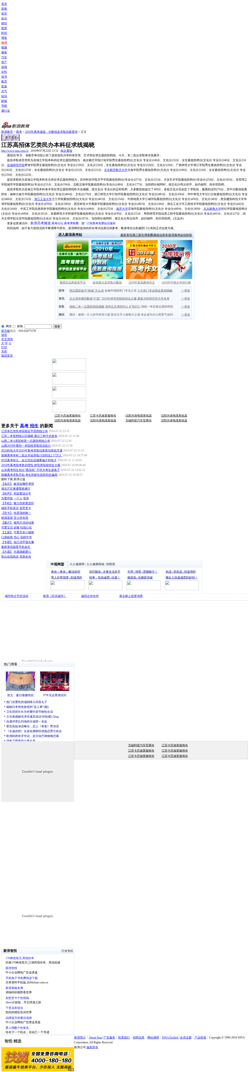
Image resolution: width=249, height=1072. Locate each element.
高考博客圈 (71, 223)
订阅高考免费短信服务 (101, 223)
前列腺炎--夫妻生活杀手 (104, 571)
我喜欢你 (25, 556)
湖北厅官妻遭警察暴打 (15, 488)
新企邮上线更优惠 (131, 596)
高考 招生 (29, 425)
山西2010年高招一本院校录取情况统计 (26, 445)
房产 (4, 62)
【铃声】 (7, 493)
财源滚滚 (7, 517)
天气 (4, 91)
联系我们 (124, 1037)
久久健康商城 (95, 564)
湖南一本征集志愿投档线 (157, 306)
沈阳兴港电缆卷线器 (138, 415)
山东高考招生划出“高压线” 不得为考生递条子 (30, 470)
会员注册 (186, 1037)
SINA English (170, 1037)
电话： (14, 331)
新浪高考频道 (40, 223)
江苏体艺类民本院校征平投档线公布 (24, 431)
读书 (4, 76)
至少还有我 (21, 517)
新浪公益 (19, 479)
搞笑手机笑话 (10, 508)
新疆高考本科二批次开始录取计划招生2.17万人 (31, 455)
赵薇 (16, 527)
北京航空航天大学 (115, 170)
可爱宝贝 (7, 527)
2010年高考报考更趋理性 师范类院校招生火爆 (30, 465)
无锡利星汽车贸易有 (138, 420)
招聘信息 (138, 1037)
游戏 (4, 67)
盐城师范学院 (16, 165)
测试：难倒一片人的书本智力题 (89, 314)
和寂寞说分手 (22, 493)
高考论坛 (57, 223)
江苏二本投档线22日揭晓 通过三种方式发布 (29, 436)
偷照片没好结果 (24, 522)
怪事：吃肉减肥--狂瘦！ (104, 577)
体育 (4, 13)
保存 (4, 335)
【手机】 (7, 503)
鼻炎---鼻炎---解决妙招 (65, 571)
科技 (4, 33)
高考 (19, 132)
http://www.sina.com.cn (14, 150)
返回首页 (7, 355)
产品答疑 (200, 1037)
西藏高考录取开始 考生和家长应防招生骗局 (29, 475)
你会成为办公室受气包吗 (157, 314)
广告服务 (109, 1037)
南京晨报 (66, 150)
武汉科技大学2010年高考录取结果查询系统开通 (31, 450)
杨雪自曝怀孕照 (24, 484)
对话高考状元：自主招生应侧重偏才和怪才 (29, 460)
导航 (4, 106)
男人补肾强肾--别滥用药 (66, 577)
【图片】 (7, 522)
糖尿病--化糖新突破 (140, 577)
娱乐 (4, 18)
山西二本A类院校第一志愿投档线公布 (25, 441)
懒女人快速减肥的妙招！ (182, 577)
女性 (4, 72)
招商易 (110, 564)
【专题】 (7, 542)
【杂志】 (7, 484)
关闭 (4, 351)
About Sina (95, 1037)
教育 (4, 81)
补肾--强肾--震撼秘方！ (142, 571)
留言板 (5, 331)
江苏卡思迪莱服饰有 (67, 415)
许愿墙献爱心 (22, 551)
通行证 (5, 110)
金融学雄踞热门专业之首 (121, 290)
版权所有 (92, 1047)
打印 (4, 347)
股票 (4, 28)
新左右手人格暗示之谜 (125, 314)
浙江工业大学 (43, 199)
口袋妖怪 (7, 537)
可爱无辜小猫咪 (24, 532)
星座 (4, 86)
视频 (4, 47)
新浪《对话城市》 (54, 596)
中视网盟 (57, 564)
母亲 (26, 498)
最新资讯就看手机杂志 (15, 547)
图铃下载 (7, 479)
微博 (4, 42)
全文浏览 (7, 339)
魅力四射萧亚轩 (24, 503)
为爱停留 (7, 498)
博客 (4, 38)
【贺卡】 (7, 513)
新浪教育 (7, 132)
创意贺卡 (25, 508)
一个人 (18, 498)
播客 (4, 52)
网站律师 (153, 1037)
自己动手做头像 (24, 542)
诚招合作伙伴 (90, 596)
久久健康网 (77, 564)
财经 (4, 23)
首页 (4, 4)
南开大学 (122, 208)
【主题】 (7, 532)
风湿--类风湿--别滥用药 (181, 571)
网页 (9, 326)
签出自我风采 (10, 556)
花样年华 (26, 537)
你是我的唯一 (22, 513)
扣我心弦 (26, 527)
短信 (4, 96)
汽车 (4, 57)
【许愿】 (7, 551)
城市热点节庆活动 (16, 596)
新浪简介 (80, 1037)
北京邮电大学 (212, 208)
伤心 (16, 537)
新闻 (4, 8)
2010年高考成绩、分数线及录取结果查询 (51, 132)
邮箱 (4, 101)
